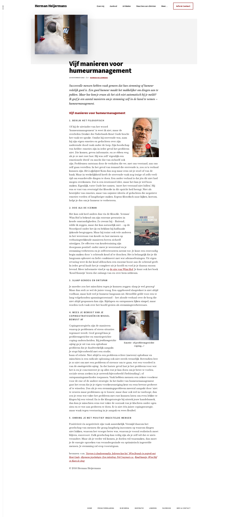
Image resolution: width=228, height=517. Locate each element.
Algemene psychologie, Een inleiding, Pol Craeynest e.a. (107, 457)
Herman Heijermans (51, 5)
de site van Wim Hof (121, 269)
